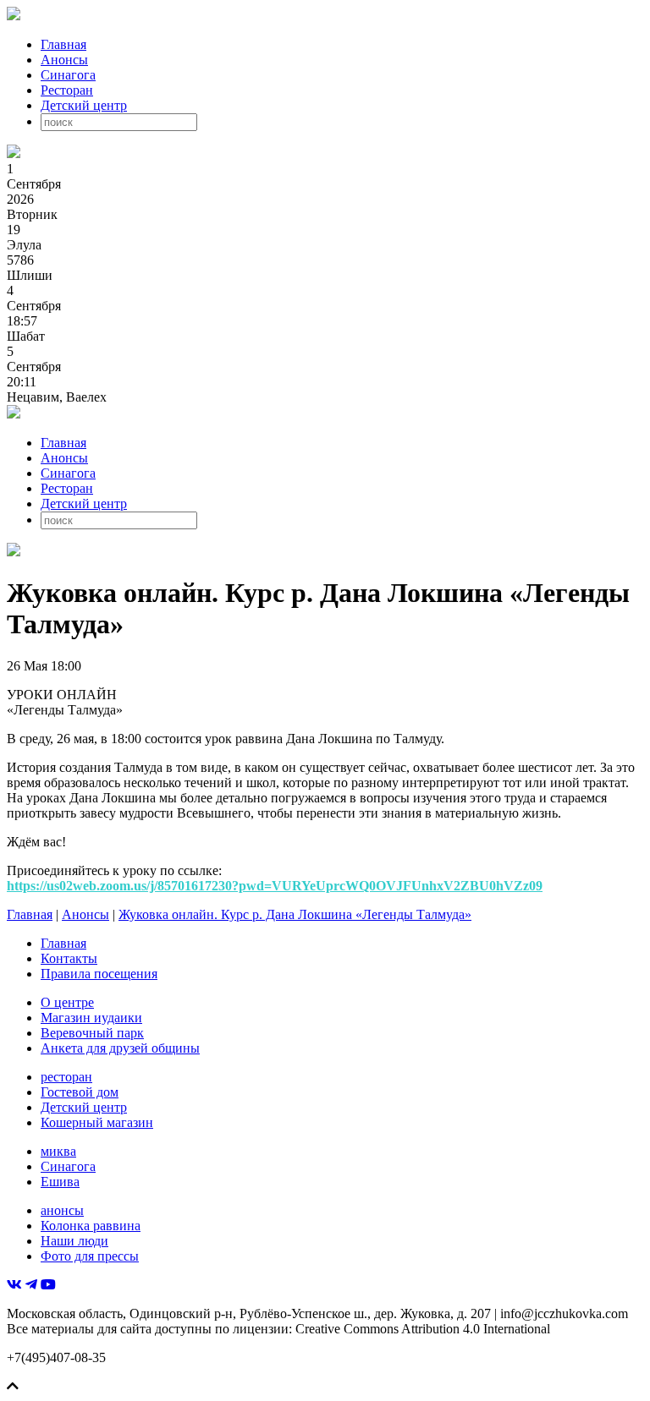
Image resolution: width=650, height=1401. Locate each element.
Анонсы (64, 59)
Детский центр (84, 105)
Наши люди (74, 1241)
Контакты (69, 958)
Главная (63, 44)
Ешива (60, 1181)
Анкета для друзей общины (120, 1048)
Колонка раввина (90, 1225)
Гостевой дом (79, 1092)
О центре (67, 1002)
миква (58, 1151)
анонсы (62, 1210)
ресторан (66, 1077)
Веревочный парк (92, 1033)
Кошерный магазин (97, 1122)
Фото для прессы (90, 1256)
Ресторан (67, 90)
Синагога (68, 75)
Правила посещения (99, 973)
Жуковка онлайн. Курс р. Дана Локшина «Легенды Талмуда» (294, 914)
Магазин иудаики (91, 1017)
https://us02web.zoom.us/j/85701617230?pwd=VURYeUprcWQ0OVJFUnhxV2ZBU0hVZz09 (275, 885)
